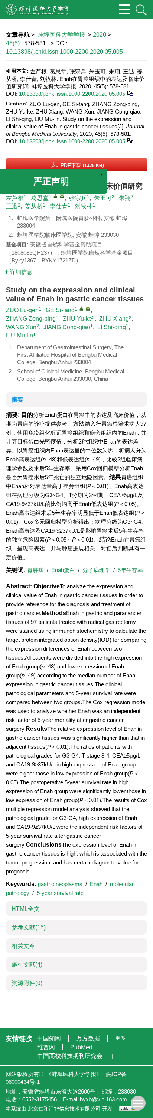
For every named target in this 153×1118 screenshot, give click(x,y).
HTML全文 (26, 909)
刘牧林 (83, 206)
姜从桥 (34, 206)
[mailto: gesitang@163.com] (88, 309)
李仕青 (59, 206)
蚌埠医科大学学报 (61, 35)
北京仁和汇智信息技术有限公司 (64, 1109)
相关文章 (23, 946)
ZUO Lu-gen (22, 310)
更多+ (121, 1038)
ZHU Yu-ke (77, 319)
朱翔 (125, 198)
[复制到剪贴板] (129, 93)
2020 (99, 35)
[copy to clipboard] (129, 140)
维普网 (46, 1047)
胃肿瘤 (36, 570)
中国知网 (49, 1038)
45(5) (13, 43)
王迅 (12, 206)
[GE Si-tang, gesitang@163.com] (81, 308)
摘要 (17, 399)
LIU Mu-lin (19, 335)
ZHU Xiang (114, 319)
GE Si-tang (60, 310)
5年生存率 (131, 570)
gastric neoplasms (61, 884)
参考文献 (29, 927)
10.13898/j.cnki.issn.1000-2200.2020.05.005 (64, 52)
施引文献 (27, 964)
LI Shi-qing (111, 327)
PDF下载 (82, 165)
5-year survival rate (61, 893)
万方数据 (88, 1038)
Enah (97, 884)
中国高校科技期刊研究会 (70, 1056)
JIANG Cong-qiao (66, 327)
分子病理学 (97, 570)
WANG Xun (21, 327)
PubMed (82, 1047)
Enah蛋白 (63, 570)
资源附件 (27, 983)
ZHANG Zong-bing (31, 319)
